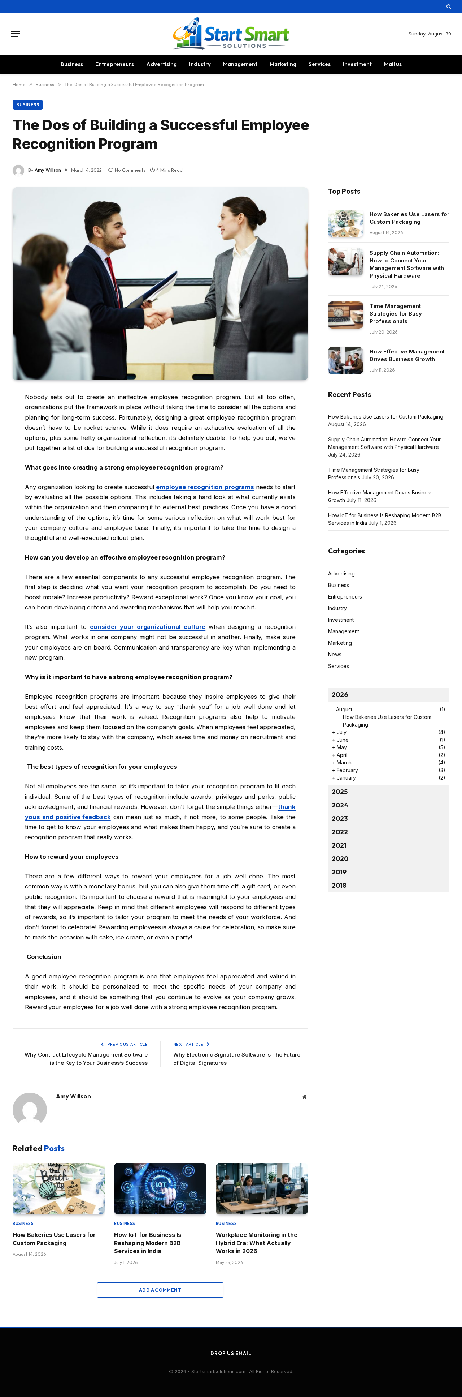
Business (72, 64)
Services (320, 64)
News (334, 654)
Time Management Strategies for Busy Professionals (396, 314)
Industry (200, 64)
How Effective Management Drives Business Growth (407, 355)
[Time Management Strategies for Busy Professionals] (345, 315)
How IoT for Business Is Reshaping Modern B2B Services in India (147, 1243)
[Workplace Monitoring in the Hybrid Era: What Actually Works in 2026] (262, 1189)
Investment (357, 64)
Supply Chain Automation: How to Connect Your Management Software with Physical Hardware (407, 264)
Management (240, 64)
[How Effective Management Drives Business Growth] (345, 360)
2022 (340, 832)
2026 (340, 694)
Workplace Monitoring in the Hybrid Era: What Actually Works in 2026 (256, 1243)
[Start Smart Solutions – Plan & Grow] (231, 34)
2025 (340, 792)
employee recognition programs (205, 486)
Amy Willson (48, 170)
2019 (339, 872)
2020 (340, 858)
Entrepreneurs (114, 64)
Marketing (283, 64)
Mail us (393, 64)
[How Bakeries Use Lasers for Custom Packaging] (59, 1189)
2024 (340, 805)
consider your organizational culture (147, 626)
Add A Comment (160, 1290)
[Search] (448, 6)
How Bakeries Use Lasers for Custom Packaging (54, 1238)
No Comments (130, 170)
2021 (339, 845)
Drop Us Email (231, 1353)
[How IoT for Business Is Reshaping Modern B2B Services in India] (160, 1189)
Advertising (161, 64)
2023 (340, 818)
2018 (339, 885)
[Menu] (15, 34)
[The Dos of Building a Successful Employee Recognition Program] (160, 284)
